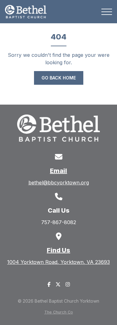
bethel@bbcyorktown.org (58, 182)
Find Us (58, 250)
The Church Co (58, 312)
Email (58, 170)
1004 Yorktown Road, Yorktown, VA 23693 (58, 262)
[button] (106, 12)
